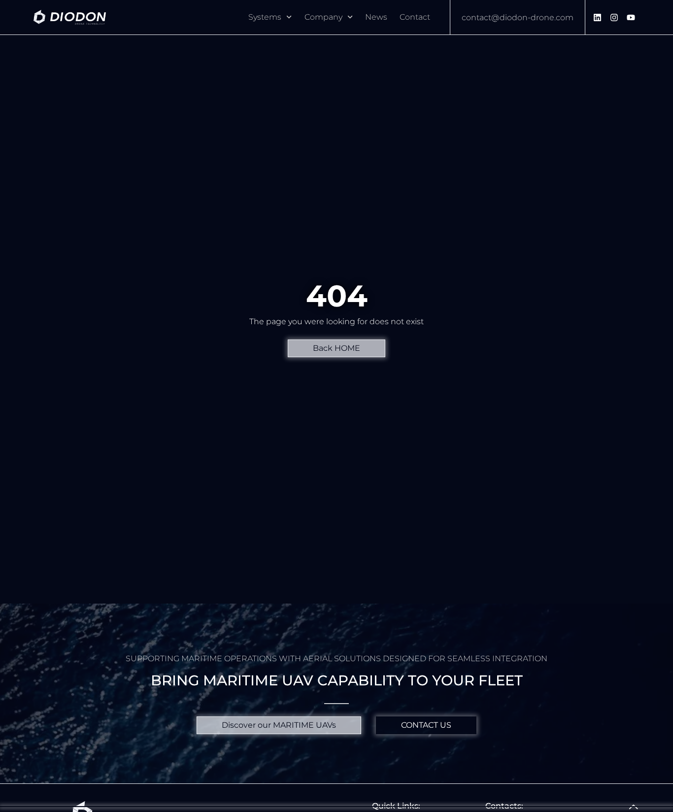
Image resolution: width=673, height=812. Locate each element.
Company (323, 17)
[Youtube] (631, 17)
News (376, 17)
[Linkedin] (597, 17)
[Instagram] (614, 17)
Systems (264, 17)
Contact (415, 17)
